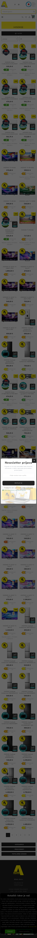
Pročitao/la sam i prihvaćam (18, 488)
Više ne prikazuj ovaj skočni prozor (15, 490)
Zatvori (34, 461)
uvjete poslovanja (27, 488)
